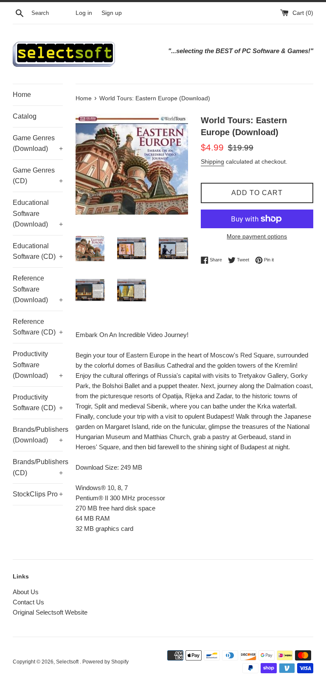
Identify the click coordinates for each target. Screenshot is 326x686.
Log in (84, 13)
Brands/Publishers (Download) (38, 435)
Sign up (111, 13)
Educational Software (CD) (38, 251)
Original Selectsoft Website (50, 612)
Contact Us (28, 602)
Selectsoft (68, 662)
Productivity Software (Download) (38, 364)
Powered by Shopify (105, 662)
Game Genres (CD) (38, 176)
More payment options (257, 236)
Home (22, 94)
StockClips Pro (38, 494)
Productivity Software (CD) (38, 403)
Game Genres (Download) (38, 143)
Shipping (212, 161)
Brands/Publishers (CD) (38, 467)
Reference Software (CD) (38, 327)
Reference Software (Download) (38, 289)
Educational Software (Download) (38, 213)
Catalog (25, 116)
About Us (26, 591)
